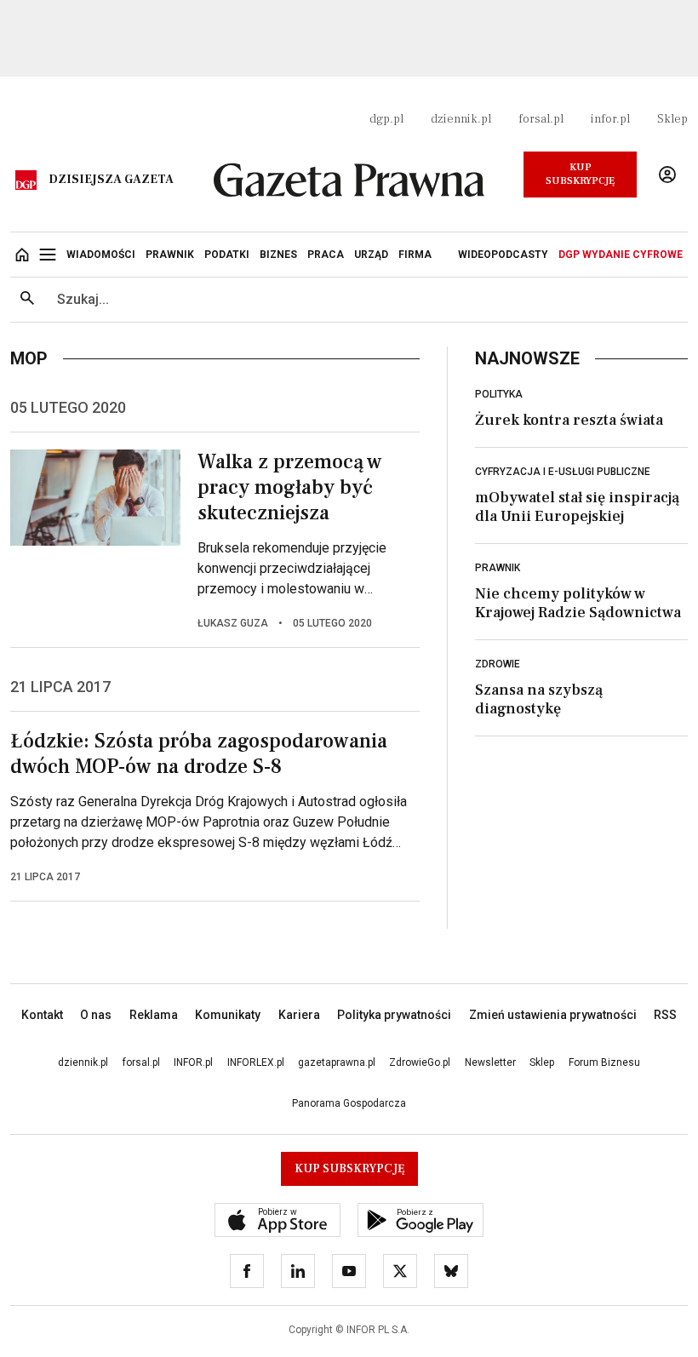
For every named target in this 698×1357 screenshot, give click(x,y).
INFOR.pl (193, 1062)
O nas (96, 1015)
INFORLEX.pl (255, 1062)
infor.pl (610, 119)
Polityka (499, 394)
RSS (665, 1015)
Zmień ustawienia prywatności (553, 1015)
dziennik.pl (461, 119)
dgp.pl (386, 119)
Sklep (672, 119)
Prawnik (497, 568)
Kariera (299, 1015)
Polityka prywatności (394, 1015)
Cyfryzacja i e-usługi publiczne (562, 472)
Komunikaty (227, 1015)
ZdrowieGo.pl (419, 1062)
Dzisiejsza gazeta (111, 179)
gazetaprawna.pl (336, 1062)
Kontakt (42, 1015)
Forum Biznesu (604, 1062)
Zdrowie (497, 664)
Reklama (153, 1015)
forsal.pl (541, 119)
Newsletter (490, 1062)
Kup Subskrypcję (580, 174)
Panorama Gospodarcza (349, 1103)
